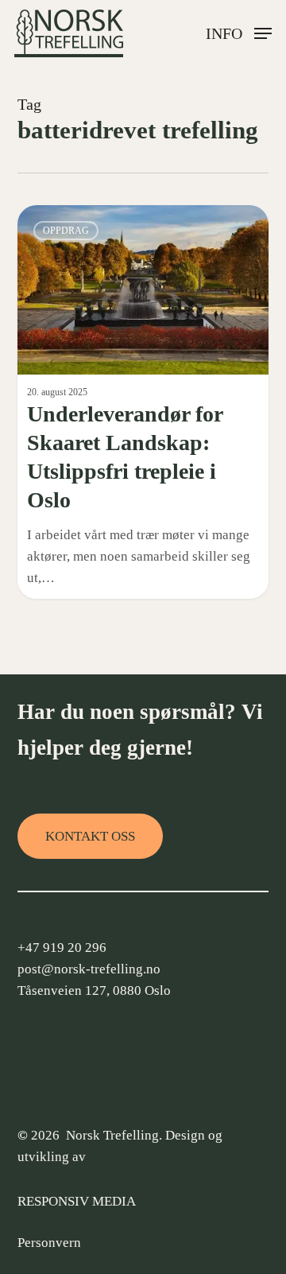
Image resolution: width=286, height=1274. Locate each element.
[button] (239, 32)
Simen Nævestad (81, 223)
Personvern (49, 1242)
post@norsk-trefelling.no (88, 969)
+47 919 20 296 (61, 947)
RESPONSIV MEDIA (76, 1201)
